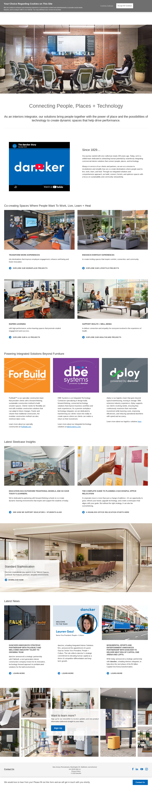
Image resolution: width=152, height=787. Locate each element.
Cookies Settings (106, 6)
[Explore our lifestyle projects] (112, 230)
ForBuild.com (26, 427)
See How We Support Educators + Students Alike (37, 512)
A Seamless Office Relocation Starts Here (107, 512)
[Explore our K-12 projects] (39, 299)
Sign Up (58, 728)
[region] (76, 6)
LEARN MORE (18, 673)
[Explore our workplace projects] (39, 230)
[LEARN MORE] (27, 622)
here (139, 421)
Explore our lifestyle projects (102, 268)
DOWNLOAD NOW (16, 580)
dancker (78, 773)
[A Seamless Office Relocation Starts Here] (112, 466)
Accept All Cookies (125, 6)
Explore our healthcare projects (103, 337)
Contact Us (9, 769)
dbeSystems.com (74, 427)
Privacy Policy (76, 771)
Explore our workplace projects (29, 268)
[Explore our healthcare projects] (112, 299)
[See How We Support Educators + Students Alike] (39, 466)
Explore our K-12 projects (26, 337)
